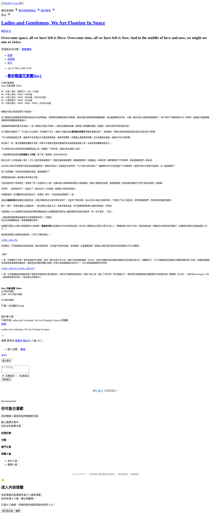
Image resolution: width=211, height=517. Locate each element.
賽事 (22, 349)
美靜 (3, 324)
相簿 (9, 55)
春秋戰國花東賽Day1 (24, 76)
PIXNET (82, 474)
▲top (4, 354)
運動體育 (27, 49)
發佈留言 (6, 379)
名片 (9, 63)
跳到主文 (6, 31)
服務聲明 (135, 474)
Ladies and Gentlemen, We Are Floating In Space (53, 22)
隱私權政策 (123, 474)
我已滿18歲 (7, 511)
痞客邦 (18, 340)
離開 (18, 511)
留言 (25, 340)
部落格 (11, 59)
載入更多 (6, 361)
